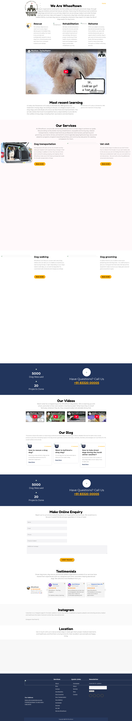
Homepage (58, 702)
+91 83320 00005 (86, 383)
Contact (103, 12)
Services (103, 7)
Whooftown (35, 587)
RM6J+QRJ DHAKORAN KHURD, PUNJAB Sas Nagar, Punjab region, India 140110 (34, 702)
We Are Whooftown (60, 711)
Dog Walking (58, 700)
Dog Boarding (59, 691)
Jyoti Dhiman (76, 584)
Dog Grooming (59, 694)
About (104, 5)
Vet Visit (57, 708)
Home (104, 3)
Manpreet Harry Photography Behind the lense (97, 584)
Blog (104, 10)
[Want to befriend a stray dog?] (54, 444)
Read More (40, 164)
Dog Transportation (60, 697)
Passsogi (55, 584)
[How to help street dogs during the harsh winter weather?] (81, 444)
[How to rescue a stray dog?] (27, 444)
